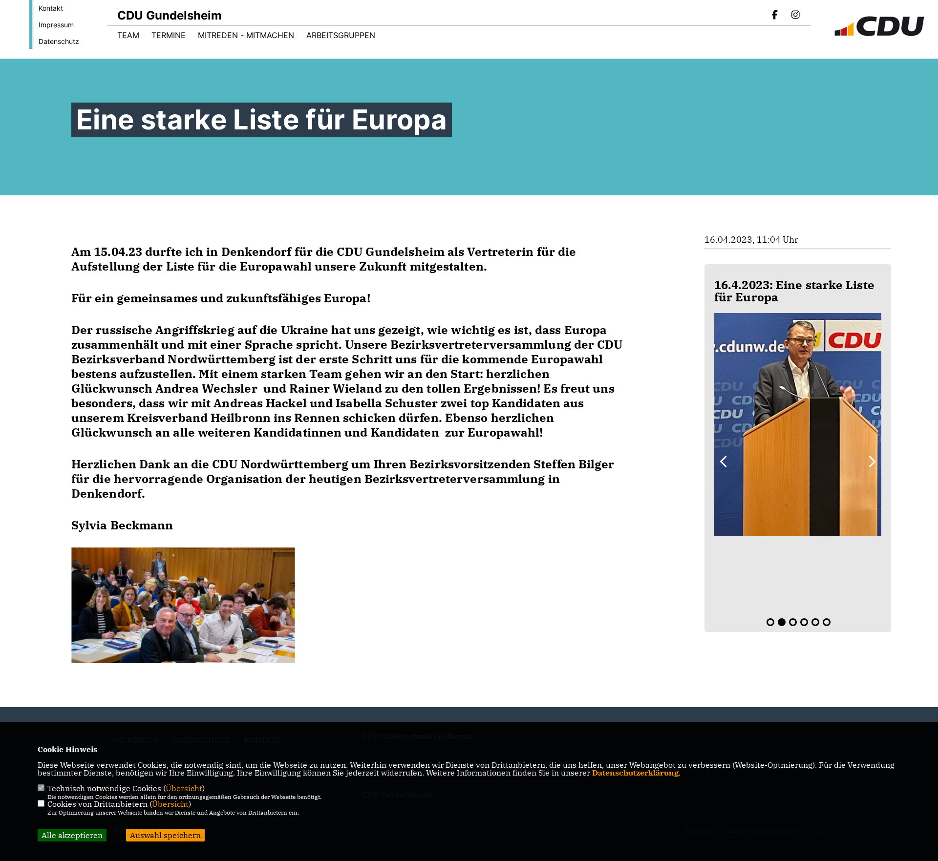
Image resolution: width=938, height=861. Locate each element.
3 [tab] (793, 622)
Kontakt (51, 8)
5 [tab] (815, 622)
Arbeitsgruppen (340, 35)
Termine (168, 35)
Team (128, 35)
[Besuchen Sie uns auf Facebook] (775, 15)
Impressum (56, 25)
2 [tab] (782, 622)
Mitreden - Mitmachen (246, 35)
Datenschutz (59, 41)
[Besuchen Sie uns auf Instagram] (795, 15)
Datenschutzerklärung (635, 772)
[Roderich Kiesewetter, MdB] (797, 424)
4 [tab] (804, 622)
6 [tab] (827, 622)
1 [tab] (770, 622)
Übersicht (184, 788)
